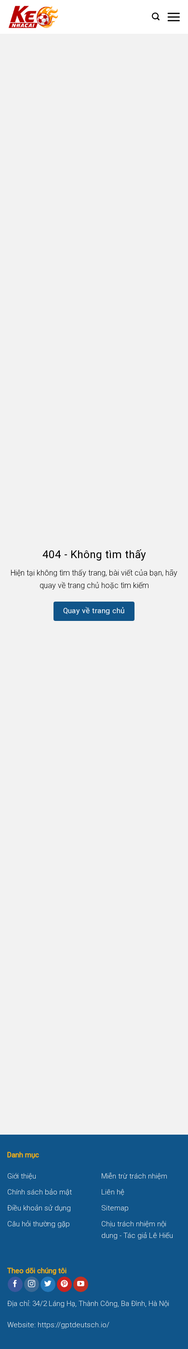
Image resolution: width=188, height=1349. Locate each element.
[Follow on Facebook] (15, 1284)
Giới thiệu (21, 1176)
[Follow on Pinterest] (64, 1284)
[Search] (156, 16)
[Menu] (173, 16)
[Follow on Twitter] (47, 1284)
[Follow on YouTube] (80, 1284)
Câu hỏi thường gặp (38, 1224)
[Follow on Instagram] (31, 1284)
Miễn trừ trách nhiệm (134, 1176)
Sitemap (115, 1208)
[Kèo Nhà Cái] (55, 17)
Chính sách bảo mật (39, 1192)
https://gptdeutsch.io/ (73, 1325)
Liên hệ (112, 1192)
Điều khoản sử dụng (39, 1208)
